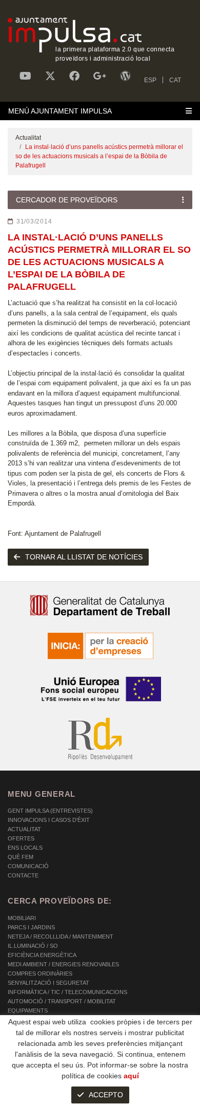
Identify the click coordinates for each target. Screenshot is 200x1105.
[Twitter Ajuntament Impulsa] (50, 76)
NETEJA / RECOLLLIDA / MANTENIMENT (60, 936)
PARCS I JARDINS (31, 927)
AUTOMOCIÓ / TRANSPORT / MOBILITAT (62, 1001)
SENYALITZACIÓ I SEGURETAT (48, 983)
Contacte (23, 875)
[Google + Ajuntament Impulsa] (99, 76)
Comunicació (28, 866)
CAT (175, 80)
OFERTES (21, 838)
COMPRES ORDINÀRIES (40, 973)
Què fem (20, 857)
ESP (150, 80)
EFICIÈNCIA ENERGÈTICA (42, 955)
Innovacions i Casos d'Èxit (49, 820)
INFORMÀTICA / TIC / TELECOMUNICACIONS (67, 992)
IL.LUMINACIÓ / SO (33, 946)
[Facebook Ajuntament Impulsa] (74, 76)
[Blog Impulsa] (125, 76)
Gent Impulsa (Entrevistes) (50, 811)
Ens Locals (25, 848)
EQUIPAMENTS (28, 1010)
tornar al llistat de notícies (84, 557)
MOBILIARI (22, 918)
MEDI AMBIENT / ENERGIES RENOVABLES (63, 964)
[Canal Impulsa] (25, 76)
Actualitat (28, 137)
